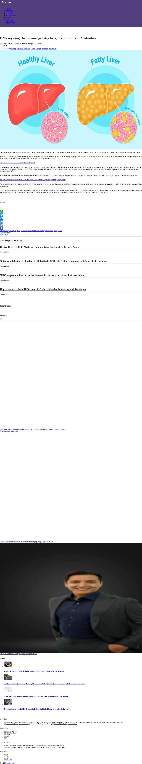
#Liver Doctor (25, 231)
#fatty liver (16, 231)
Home (8, 8)
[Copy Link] (71, 225)
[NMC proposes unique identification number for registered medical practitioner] (8, 692)
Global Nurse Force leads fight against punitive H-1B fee (18, 654)
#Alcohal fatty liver (6, 231)
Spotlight (45, 49)
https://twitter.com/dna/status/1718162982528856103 (17, 163)
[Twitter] (71, 215)
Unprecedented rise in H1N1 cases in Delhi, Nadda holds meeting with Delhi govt (43, 289)
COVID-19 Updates (10, 733)
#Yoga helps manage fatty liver (51, 231)
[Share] (71, 228)
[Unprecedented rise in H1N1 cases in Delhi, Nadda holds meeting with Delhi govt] (8, 704)
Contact (6, 756)
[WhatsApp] (71, 211)
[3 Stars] (15, 44)
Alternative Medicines (10, 731)
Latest (33, 49)
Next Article (4, 234)
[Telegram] (71, 221)
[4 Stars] (18, 43)
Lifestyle (9, 10)
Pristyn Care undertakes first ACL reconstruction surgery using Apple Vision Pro (26, 542)
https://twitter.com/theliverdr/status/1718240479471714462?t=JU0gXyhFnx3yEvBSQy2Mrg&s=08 (32, 180)
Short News (10, 11)
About (8, 19)
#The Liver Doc (35, 231)
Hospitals (9, 13)
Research (9, 17)
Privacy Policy (10, 21)
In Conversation (11, 15)
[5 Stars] (20, 43)
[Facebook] (71, 218)
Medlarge (13, 49)
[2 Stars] (9, 44)
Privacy (6, 758)
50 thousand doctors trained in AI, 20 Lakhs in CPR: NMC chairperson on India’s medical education (53, 261)
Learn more (120, 722)
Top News (52, 49)
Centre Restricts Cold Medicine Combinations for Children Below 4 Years (39, 247)
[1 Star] (3, 44)
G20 (5, 738)
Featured (27, 49)
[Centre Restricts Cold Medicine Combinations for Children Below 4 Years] (8, 666)
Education (20, 49)
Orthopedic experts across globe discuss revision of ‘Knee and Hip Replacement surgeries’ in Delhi (32, 429)
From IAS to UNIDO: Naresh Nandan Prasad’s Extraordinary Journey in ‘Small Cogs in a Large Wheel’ (35, 747)
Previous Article (5, 233)
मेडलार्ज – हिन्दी (10, 23)
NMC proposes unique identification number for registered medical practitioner (43, 275)
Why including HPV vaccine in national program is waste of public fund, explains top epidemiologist (34, 745)
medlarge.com (10, 763)
